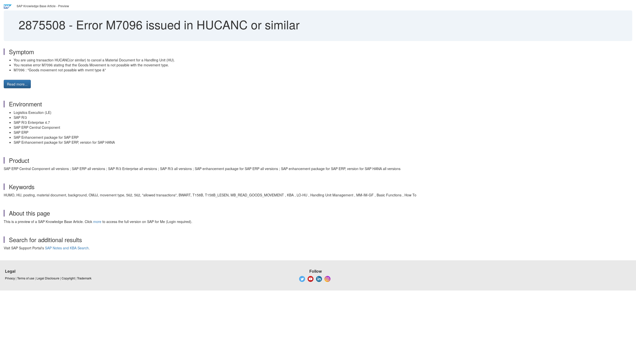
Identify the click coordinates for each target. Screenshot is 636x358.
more (97, 221)
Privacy (10, 278)
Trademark (84, 278)
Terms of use (25, 278)
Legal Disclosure (48, 278)
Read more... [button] (17, 84)
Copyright (68, 278)
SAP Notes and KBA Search (67, 247)
